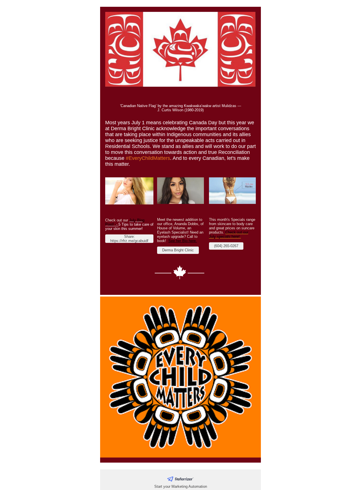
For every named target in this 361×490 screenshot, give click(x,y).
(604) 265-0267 (226, 246)
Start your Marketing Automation (180, 486)
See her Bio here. (182, 241)
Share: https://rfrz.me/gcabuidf (129, 238)
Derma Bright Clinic (178, 250)
